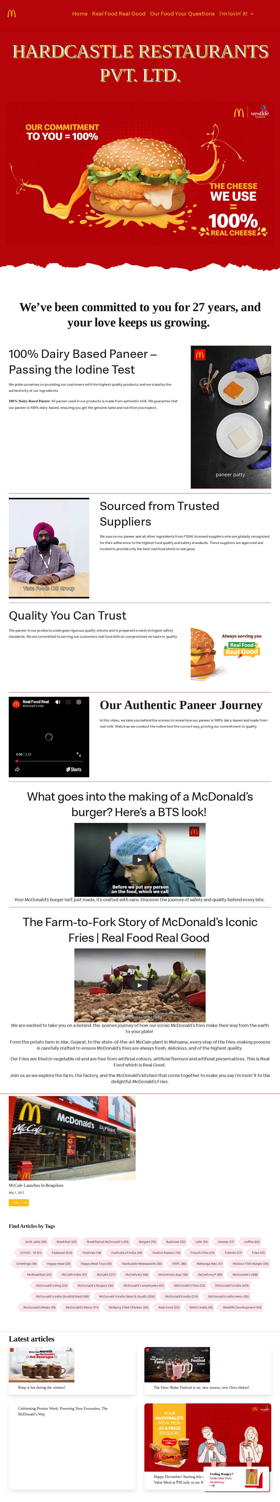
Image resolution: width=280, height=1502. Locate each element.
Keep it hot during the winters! (41, 1387)
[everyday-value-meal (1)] (207, 1405)
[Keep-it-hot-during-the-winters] (41, 1349)
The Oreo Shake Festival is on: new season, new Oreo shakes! (201, 1387)
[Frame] (12, 11)
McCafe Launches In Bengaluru (36, 1185)
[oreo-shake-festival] (177, 1349)
